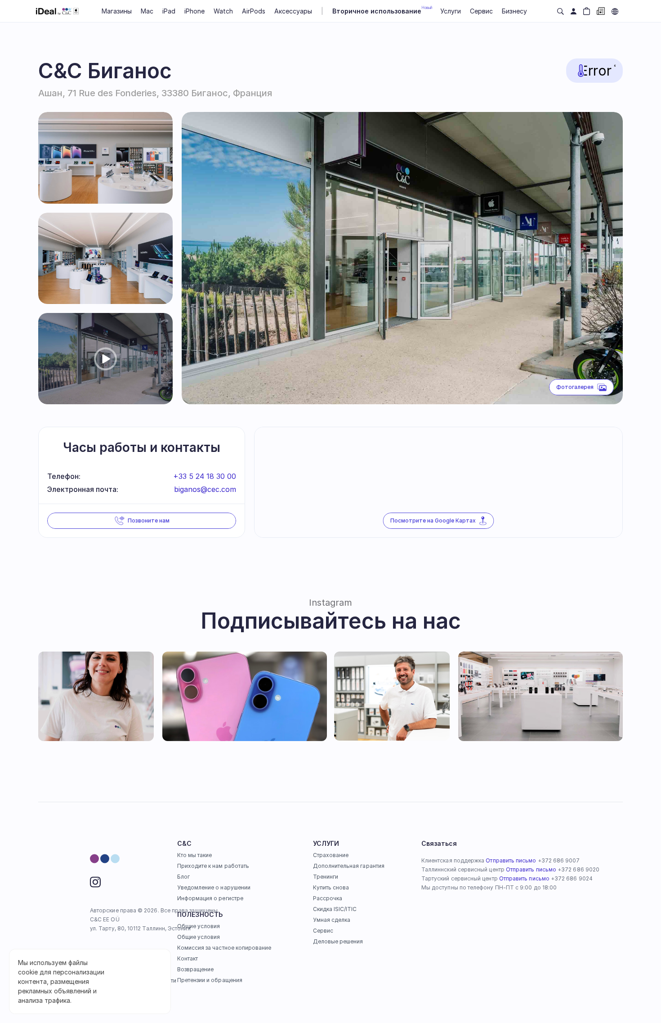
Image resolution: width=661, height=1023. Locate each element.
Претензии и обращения (209, 980)
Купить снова (331, 887)
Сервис (323, 930)
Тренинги (325, 876)
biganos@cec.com (205, 489)
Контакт (187, 958)
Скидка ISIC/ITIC (335, 909)
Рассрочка (328, 898)
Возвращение (195, 969)
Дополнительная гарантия (348, 865)
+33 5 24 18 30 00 (204, 476)
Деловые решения (338, 941)
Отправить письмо (511, 860)
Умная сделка (332, 919)
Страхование (331, 855)
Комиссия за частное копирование (224, 947)
